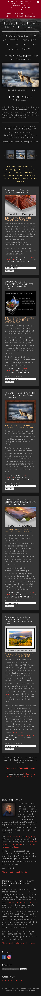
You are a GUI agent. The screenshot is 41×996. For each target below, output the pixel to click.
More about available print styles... (18, 943)
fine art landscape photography (21, 836)
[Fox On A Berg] (20, 158)
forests (5, 847)
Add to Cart (9, 270)
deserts (17, 847)
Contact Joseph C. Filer (13, 981)
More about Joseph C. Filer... (15, 872)
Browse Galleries (16, 36)
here (7, 694)
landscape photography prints (23, 902)
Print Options (26, 735)
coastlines (30, 844)
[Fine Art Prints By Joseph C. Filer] (20, 28)
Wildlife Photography (18, 55)
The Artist (29, 40)
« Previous (9, 90)
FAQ (9, 44)
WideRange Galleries (27, 990)
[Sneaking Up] (9, 158)
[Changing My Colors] (31, 158)
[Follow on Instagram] (9, 957)
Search (27, 49)
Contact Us (17, 732)
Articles (21, 44)
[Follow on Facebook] (4, 957)
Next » (34, 90)
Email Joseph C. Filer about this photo (20, 768)
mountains (17, 844)
